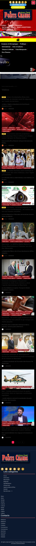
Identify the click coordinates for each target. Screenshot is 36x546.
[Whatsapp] (25, 2)
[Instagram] (22, 2)
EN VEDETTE (19, 166)
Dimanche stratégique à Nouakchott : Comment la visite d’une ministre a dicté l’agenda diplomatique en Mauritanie (16, 283)
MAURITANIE (6, 203)
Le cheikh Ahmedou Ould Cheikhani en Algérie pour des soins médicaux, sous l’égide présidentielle (18, 173)
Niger (18, 127)
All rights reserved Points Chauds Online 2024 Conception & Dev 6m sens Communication (18, 542)
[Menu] (33, 3)
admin (5, 108)
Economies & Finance (22, 350)
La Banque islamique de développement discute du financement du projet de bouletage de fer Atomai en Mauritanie (18, 356)
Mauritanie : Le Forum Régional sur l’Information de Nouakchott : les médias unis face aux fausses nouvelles (17, 209)
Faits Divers (28, 311)
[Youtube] (6, 469)
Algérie (11, 276)
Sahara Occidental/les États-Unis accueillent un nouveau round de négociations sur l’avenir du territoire (18, 99)
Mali (4, 388)
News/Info (5, 241)
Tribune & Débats (16, 204)
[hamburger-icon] (34, 82)
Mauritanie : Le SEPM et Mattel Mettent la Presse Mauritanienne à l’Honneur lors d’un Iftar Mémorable (17, 246)
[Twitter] (16, 2)
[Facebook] (19, 2)
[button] (18, 7)
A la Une (5, 127)
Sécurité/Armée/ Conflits (24, 129)
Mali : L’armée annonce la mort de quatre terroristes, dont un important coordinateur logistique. (17, 393)
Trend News (6, 131)
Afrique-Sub (12, 386)
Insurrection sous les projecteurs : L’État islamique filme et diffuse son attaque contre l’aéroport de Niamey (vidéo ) (17, 136)
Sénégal (19, 278)
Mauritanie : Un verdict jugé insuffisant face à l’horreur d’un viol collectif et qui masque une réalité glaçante (18, 320)
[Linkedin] (10, 2)
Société (19, 168)
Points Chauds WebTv (9, 129)
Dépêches (12, 127)
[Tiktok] (18, 469)
